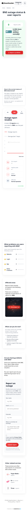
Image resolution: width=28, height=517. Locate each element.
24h (14, 112)
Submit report (12, 445)
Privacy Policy (18, 437)
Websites (9, 8)
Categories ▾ (18, 3)
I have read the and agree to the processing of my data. (14, 439)
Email (10, 405)
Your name (8, 398)
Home (3, 8)
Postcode (8, 414)
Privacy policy (11, 502)
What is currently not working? (11, 422)
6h (7, 112)
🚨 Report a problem (14, 52)
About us (20, 500)
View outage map (15, 307)
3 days (21, 112)
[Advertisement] (14, 70)
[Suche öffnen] (24, 3)
